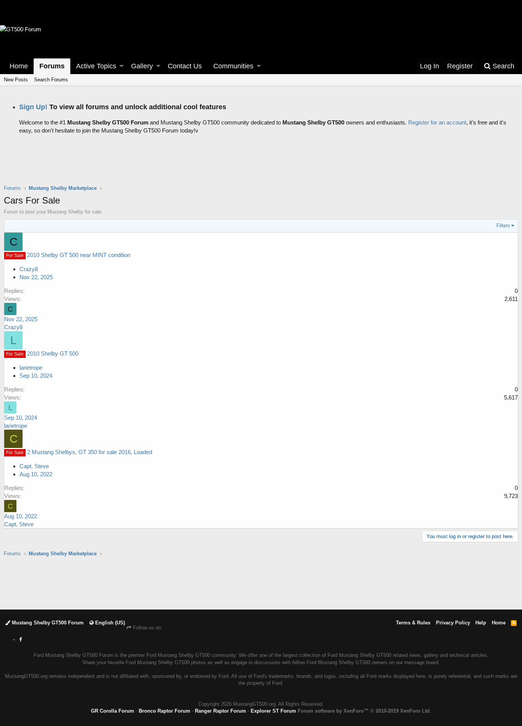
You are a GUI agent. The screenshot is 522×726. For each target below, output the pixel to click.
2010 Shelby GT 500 (52, 353)
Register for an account (437, 122)
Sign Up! (33, 107)
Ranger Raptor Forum (220, 711)
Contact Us (185, 66)
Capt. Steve (34, 466)
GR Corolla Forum (112, 711)
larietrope (30, 367)
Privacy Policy (453, 623)
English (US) (109, 623)
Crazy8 (28, 269)
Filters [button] (503, 225)
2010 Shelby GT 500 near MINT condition (78, 255)
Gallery (142, 66)
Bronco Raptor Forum (164, 711)
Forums (52, 66)
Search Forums (51, 79)
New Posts (16, 79)
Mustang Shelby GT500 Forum (47, 623)
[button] (121, 66)
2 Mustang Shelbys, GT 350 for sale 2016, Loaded (89, 452)
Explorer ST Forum (273, 711)
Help (480, 623)
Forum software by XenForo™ (364, 711)
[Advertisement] (261, 165)
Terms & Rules (413, 623)
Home (19, 66)
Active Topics (96, 66)
